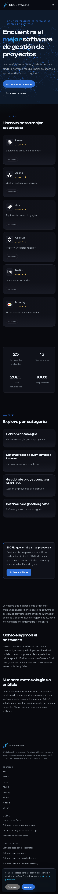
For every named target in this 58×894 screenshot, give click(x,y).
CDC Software (19, 5)
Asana (6, 776)
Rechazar (12, 887)
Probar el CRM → (19, 572)
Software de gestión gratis (15, 835)
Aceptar (28, 887)
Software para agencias (14, 853)
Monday (6, 792)
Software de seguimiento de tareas (19, 825)
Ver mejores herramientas (19, 84)
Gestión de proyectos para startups (20, 830)
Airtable (6, 802)
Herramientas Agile (12, 820)
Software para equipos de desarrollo (20, 858)
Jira (4, 771)
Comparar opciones (16, 93)
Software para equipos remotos (18, 847)
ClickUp (6, 787)
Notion (6, 797)
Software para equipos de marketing (20, 863)
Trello (5, 782)
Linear (5, 807)
